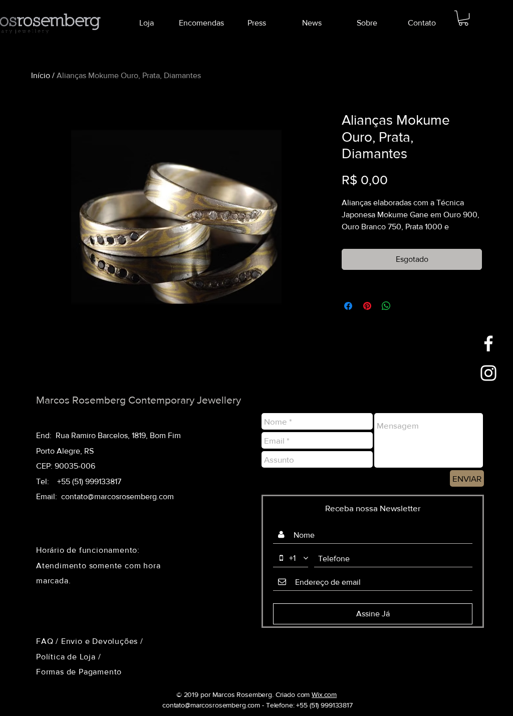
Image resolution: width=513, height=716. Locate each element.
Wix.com (324, 694)
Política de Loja (67, 656)
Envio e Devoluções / (102, 641)
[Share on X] (405, 306)
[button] (463, 18)
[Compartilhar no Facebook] (348, 306)
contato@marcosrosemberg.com (117, 496)
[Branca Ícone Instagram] (488, 373)
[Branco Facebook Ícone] (488, 343)
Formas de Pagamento (79, 671)
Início (40, 75)
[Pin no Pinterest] (367, 306)
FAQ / (48, 641)
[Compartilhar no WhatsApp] (386, 306)
